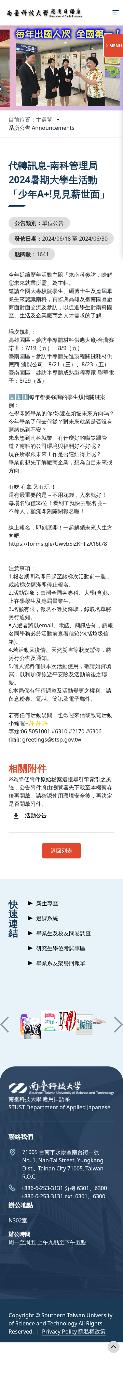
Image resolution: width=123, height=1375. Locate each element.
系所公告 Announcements (41, 128)
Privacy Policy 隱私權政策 (74, 1331)
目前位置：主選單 (30, 119)
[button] (4, 1024)
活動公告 (36, 815)
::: (10, 157)
